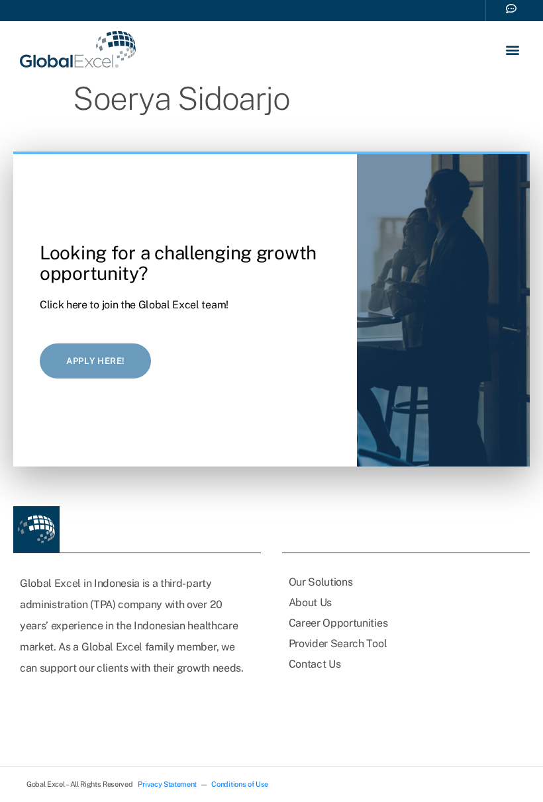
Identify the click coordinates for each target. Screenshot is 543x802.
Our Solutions (321, 582)
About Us (310, 602)
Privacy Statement (167, 784)
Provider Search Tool (338, 643)
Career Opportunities (338, 623)
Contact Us (315, 664)
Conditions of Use (239, 784)
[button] (512, 49)
